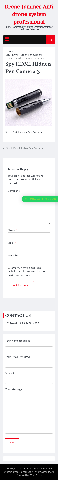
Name (12, 230)
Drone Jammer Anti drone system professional (29, 14)
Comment (14, 191)
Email (12, 243)
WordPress (35, 475)
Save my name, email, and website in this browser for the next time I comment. (26, 271)
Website (13, 255)
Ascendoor (47, 472)
